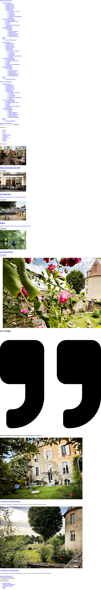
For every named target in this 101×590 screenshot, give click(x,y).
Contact (4, 37)
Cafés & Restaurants (12, 35)
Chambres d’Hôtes (7, 2)
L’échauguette (8, 26)
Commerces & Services (13, 33)
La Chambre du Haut (10, 20)
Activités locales (9, 28)
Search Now (16, 124)
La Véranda (10, 12)
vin (3, 132)
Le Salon (7, 23)
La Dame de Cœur (9, 5)
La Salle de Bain (9, 9)
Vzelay (4, 131)
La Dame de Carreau (10, 7)
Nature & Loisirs (12, 32)
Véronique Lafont (7, 135)
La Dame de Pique (9, 6)
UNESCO (5, 140)
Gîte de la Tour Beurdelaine (9, 19)
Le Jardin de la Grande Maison (15, 16)
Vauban (4, 138)
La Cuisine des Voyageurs (14, 11)
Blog (4, 38)
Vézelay (4, 133)
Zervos (4, 130)
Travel (4, 141)
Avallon (10, 30)
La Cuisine (7, 22)
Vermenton (5, 136)
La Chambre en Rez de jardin (11, 21)
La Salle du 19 (11, 15)
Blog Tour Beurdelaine (10, 40)
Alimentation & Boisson (13, 36)
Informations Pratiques (8, 27)
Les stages (10, 17)
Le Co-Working (11, 14)
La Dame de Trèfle (9, 4)
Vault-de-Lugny (6, 137)
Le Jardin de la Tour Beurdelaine (12, 25)
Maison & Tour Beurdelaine (6, 0)
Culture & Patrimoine (13, 31)
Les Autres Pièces (9, 10)
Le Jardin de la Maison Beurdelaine (10, 501)
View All (4, 143)
